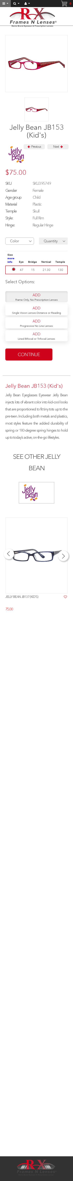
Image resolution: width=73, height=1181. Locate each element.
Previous (36, 147)
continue (29, 354)
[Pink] (36, 109)
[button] (19, 241)
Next (56, 147)
